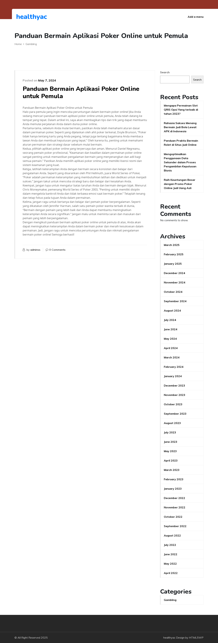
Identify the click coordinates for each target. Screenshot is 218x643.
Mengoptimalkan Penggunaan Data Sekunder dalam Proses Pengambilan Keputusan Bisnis (180, 162)
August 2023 (172, 423)
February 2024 (173, 366)
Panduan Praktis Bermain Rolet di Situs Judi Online (181, 142)
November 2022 (174, 507)
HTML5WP (196, 637)
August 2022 (172, 535)
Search (165, 72)
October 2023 (173, 404)
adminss (35, 249)
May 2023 (170, 451)
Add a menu (196, 16)
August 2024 (172, 310)
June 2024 (170, 329)
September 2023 (175, 413)
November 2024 (174, 282)
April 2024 (171, 348)
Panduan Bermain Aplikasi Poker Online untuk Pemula (81, 92)
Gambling (170, 600)
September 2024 (175, 301)
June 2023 (170, 441)
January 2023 (173, 488)
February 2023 (173, 479)
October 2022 (173, 516)
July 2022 (170, 545)
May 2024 (170, 338)
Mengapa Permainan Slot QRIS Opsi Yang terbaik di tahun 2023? (181, 109)
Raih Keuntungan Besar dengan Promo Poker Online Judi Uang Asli (179, 184)
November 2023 (174, 395)
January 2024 (173, 376)
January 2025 (173, 263)
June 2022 (170, 554)
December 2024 (174, 273)
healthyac (31, 16)
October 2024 (173, 291)
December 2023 (174, 385)
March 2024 (172, 357)
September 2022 (175, 526)
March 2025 (172, 245)
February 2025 (173, 254)
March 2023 (172, 470)
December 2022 (174, 498)
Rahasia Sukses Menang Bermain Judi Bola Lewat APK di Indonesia (180, 127)
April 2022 (171, 573)
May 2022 (170, 563)
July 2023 (170, 432)
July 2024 (170, 320)
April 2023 (171, 460)
